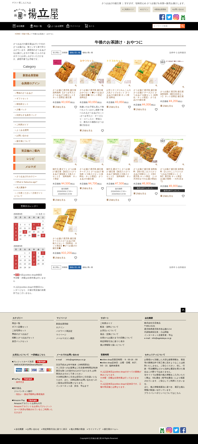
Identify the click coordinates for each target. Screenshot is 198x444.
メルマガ (30, 166)
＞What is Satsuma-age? (25, 182)
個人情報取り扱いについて (112, 345)
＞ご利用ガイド (21, 124)
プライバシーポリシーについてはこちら (162, 393)
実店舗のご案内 (30, 150)
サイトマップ (94, 429)
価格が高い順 (87, 53)
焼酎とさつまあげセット (23, 338)
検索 (182, 26)
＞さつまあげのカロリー (25, 176)
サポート (105, 318)
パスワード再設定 (64, 331)
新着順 (64, 53)
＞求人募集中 (20, 187)
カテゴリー (18, 318)
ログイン (144, 9)
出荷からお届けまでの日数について (116, 338)
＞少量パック (20, 109)
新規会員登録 (161, 9)
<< (37, 214)
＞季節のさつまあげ (23, 93)
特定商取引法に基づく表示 (112, 341)
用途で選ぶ (26, 34)
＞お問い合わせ (21, 135)
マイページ (75, 26)
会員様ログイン (30, 83)
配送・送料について (109, 327)
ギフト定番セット (20, 327)
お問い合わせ (178, 9)
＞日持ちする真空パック (25, 115)
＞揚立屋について (22, 141)
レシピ (30, 158)
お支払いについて (108, 330)
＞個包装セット (21, 104)
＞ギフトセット (21, 98)
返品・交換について (109, 334)
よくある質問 (57, 26)
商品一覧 (38, 26)
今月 (40, 214)
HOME (17, 34)
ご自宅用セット (19, 330)
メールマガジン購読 (65, 338)
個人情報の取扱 (78, 429)
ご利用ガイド (128, 9)
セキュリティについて (155, 354)
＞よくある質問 (21, 130)
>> (43, 214)
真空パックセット (20, 341)
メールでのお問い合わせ (68, 354)
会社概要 (20, 26)
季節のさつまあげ (20, 334)
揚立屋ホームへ (111, 429)
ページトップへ (183, 310)
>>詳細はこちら (37, 354)
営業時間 (105, 354)
